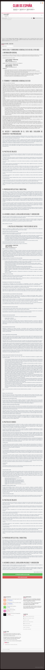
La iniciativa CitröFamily (27, 629)
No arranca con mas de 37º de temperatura (13, 613)
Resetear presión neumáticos (11, 606)
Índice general (5, 18)
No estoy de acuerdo (23, 577)
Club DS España (22, 5)
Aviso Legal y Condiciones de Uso (29, 616)
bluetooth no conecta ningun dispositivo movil (14, 599)
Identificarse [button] (30, 10)
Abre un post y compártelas (14, 40)
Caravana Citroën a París (27, 625)
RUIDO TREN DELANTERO (11, 609)
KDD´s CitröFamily (27, 627)
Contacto (22, 10)
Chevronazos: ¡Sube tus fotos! (28, 621)
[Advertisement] (22, 29)
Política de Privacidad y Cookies (29, 618)
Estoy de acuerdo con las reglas (23, 574)
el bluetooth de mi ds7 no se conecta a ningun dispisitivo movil (16, 602)
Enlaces (15, 10)
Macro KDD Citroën (27, 623)
